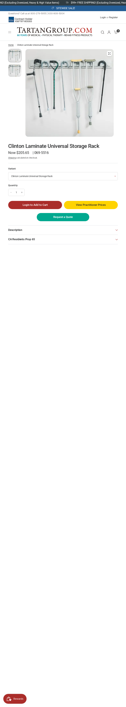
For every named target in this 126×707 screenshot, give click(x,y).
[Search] (102, 32)
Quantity (13, 185)
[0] (115, 32)
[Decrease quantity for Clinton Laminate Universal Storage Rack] (11, 192)
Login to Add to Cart (35, 204)
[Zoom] (109, 53)
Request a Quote (63, 217)
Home (11, 45)
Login (103, 17)
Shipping (12, 158)
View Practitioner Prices (91, 204)
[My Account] (109, 32)
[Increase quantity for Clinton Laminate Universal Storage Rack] (21, 192)
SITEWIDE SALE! (65, 8)
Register (113, 17)
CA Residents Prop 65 (21, 239)
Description (15, 230)
